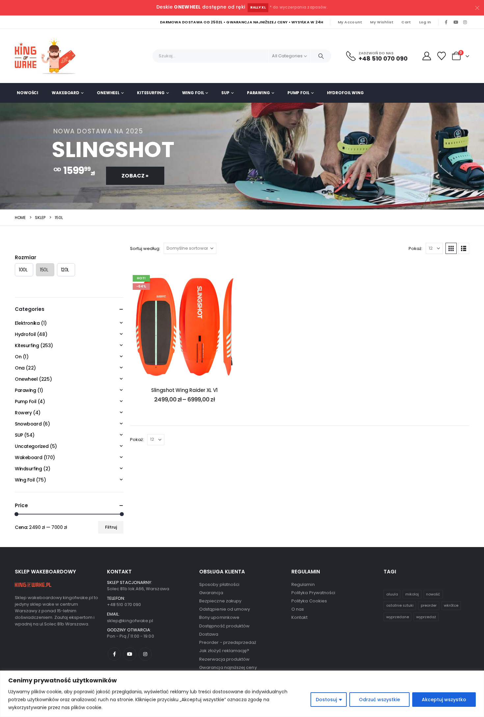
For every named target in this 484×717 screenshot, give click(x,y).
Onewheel (108, 93)
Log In (425, 22)
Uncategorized (32, 446)
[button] (451, 248)
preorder (429, 605)
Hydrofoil (25, 334)
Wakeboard (65, 93)
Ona (20, 368)
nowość (433, 594)
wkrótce (451, 605)
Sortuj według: (145, 248)
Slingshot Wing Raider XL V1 (184, 390)
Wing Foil (193, 93)
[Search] (321, 56)
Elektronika (27, 323)
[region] (242, 694)
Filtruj (111, 527)
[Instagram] (465, 22)
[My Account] (426, 56)
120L (65, 269)
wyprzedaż (426, 617)
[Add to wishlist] (229, 282)
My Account (350, 22)
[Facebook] (446, 22)
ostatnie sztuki (400, 605)
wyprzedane (397, 617)
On (18, 356)
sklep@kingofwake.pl (130, 621)
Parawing (258, 93)
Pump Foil (298, 93)
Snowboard (28, 424)
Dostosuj (326, 699)
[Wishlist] (442, 56)
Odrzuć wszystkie (379, 699)
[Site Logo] (48, 56)
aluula (392, 594)
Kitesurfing (151, 93)
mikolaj (412, 594)
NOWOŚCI (27, 93)
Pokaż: (415, 248)
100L (23, 269)
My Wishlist (381, 22)
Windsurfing (28, 468)
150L (44, 269)
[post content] (184, 326)
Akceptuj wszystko (444, 699)
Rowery (23, 412)
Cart (406, 22)
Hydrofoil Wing (345, 93)
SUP (225, 93)
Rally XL (258, 7)
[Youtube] (455, 22)
